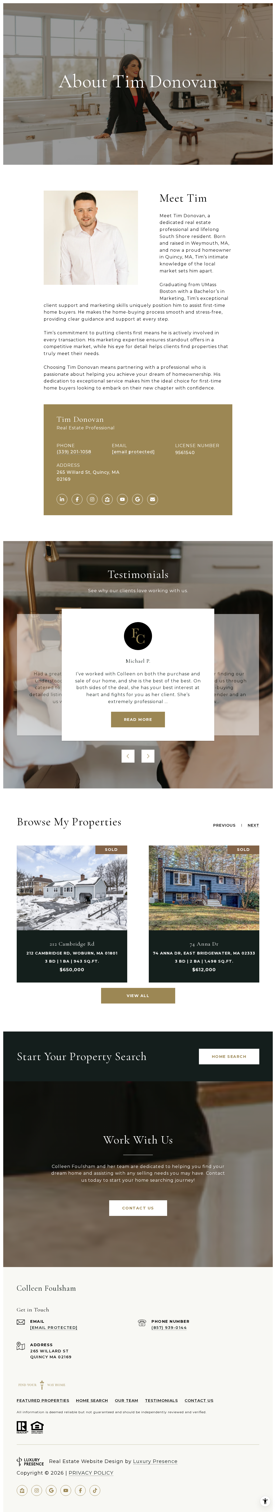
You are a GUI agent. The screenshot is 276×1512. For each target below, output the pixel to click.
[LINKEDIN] (62, 499)
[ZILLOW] (107, 499)
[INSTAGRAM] (92, 499)
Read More (138, 719)
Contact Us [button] (138, 1208)
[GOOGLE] (137, 499)
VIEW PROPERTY (72, 914)
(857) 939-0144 (169, 1327)
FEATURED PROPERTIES (43, 1400)
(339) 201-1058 (74, 451)
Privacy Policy (91, 1473)
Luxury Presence (155, 1461)
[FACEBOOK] (77, 499)
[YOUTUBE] (122, 499)
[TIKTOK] (94, 1490)
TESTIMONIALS (161, 1400)
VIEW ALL (138, 995)
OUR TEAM (126, 1400)
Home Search (229, 1056)
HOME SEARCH (92, 1400)
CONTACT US (199, 1400)
